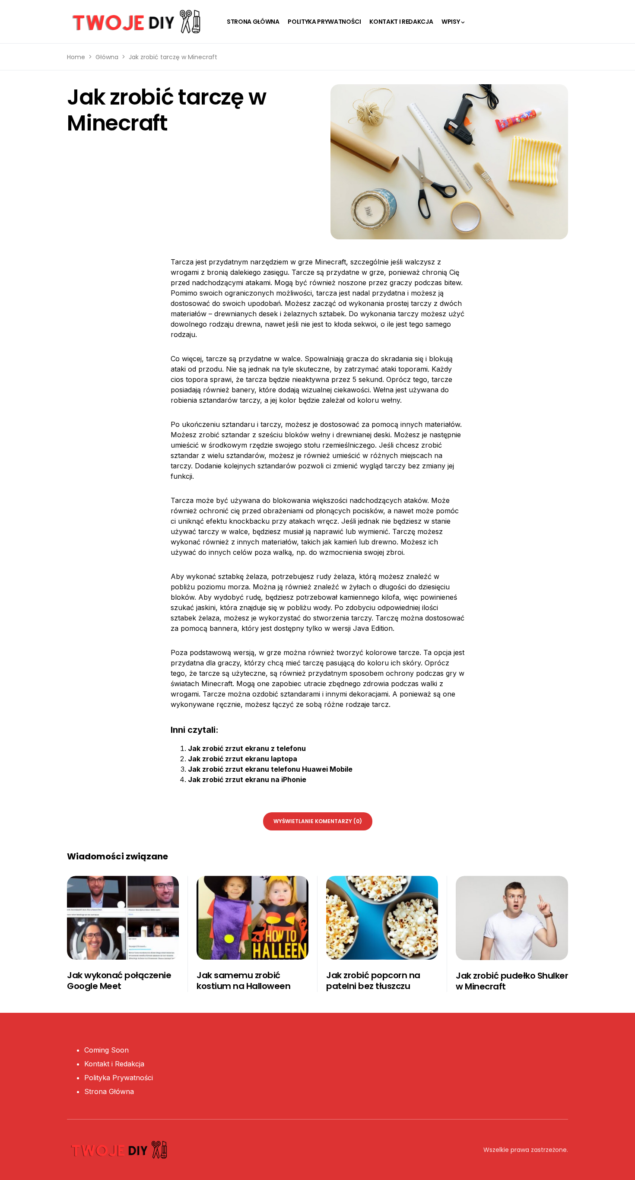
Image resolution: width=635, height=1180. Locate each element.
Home (76, 57)
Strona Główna (109, 1091)
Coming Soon (106, 1050)
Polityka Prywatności (118, 1077)
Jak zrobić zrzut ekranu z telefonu (247, 748)
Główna (106, 57)
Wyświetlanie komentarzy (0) (317, 821)
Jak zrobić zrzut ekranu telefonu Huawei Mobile (270, 769)
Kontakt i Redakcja (114, 1063)
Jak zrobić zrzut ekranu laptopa (242, 758)
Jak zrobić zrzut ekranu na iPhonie (247, 779)
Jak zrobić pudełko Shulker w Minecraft (512, 981)
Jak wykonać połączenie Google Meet (119, 980)
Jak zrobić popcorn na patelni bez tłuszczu (373, 980)
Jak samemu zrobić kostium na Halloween (243, 980)
